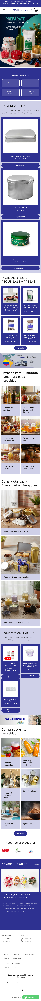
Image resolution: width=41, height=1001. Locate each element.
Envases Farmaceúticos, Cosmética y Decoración (10, 794)
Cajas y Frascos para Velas (15, 622)
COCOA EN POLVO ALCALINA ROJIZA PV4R (30, 337)
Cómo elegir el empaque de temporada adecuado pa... (17, 895)
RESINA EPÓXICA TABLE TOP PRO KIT (10, 661)
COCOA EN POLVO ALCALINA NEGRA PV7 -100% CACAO (11, 337)
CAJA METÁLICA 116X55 (20, 245)
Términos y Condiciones (12, 958)
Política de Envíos (10, 968)
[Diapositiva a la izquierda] (16, 925)
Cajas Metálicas (29, 791)
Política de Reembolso (12, 963)
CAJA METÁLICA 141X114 (20, 193)
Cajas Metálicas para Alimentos (16, 532)
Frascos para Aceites (9, 409)
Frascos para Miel (28, 439)
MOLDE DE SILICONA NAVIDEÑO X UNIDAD (10, 700)
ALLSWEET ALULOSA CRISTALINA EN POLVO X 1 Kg (30, 307)
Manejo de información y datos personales (19, 954)
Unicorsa (16, 997)
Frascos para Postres (9, 467)
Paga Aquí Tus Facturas (11, 83)
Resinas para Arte (9, 825)
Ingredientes (28, 824)
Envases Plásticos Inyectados (8, 763)
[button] (4, 10)
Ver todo (20, 348)
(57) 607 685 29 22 (27, 938)
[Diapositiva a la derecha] (25, 925)
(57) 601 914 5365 (5, 938)
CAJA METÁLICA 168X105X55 (20, 156)
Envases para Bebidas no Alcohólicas (28, 763)
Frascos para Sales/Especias (29, 467)
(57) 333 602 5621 (27, 940)
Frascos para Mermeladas (9, 439)
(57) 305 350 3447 (27, 941)
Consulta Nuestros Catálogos (30, 92)
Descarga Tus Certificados (11, 92)
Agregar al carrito (21, 165)
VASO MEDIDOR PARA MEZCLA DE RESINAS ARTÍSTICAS (30, 661)
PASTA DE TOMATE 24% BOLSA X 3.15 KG (11, 306)
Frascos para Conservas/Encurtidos (30, 410)
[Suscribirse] (35, 982)
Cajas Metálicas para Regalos (16, 577)
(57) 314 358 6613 (5, 940)
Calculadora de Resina (30, 83)
